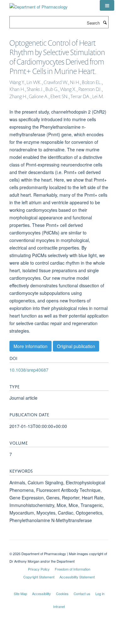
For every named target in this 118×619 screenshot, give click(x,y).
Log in (99, 593)
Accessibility (41, 593)
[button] (107, 5)
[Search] (104, 22)
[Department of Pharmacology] (38, 5)
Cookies (62, 593)
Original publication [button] (76, 346)
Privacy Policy (39, 568)
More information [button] (31, 346)
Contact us (82, 593)
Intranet (59, 606)
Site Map (20, 593)
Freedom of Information (72, 568)
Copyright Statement (38, 576)
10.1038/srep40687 (28, 370)
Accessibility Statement (77, 576)
